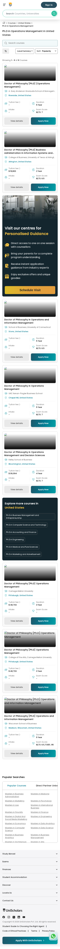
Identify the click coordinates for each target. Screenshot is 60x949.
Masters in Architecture (15, 842)
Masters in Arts (37, 842)
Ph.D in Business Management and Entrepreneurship (22, 516)
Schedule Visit (30, 290)
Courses (12, 23)
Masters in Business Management (40, 836)
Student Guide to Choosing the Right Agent (23, 926)
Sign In (49, 5)
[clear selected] (32, 51)
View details (17, 121)
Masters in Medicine (40, 793)
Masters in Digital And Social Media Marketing (16, 817)
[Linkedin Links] (19, 917)
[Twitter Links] (14, 917)
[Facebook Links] (3, 917)
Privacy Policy (48, 931)
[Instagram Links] (9, 917)
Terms (34, 931)
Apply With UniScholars (29, 940)
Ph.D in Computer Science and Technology (26, 525)
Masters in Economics (15, 823)
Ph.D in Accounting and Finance (21, 532)
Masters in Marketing (14, 801)
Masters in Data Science (42, 827)
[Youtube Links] (24, 917)
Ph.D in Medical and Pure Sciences (22, 547)
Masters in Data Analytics (43, 823)
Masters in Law (12, 805)
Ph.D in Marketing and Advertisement (23, 554)
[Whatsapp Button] (53, 936)
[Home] (3, 23)
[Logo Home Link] (12, 911)
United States (24, 23)
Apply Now (43, 121)
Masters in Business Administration (14, 795)
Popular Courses (16, 785)
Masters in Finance (39, 812)
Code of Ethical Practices (14, 931)
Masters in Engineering (41, 816)
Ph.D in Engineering (15, 539)
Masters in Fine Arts (14, 812)
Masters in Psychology (41, 801)
